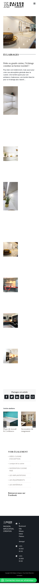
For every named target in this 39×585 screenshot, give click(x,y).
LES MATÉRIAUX (15, 485)
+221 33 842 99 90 (21, 548)
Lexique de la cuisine (16, 463)
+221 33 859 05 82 (21, 558)
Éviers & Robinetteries (24, 419)
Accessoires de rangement (6, 419)
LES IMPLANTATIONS (17, 475)
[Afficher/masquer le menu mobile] (34, 3)
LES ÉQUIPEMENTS (17, 480)
